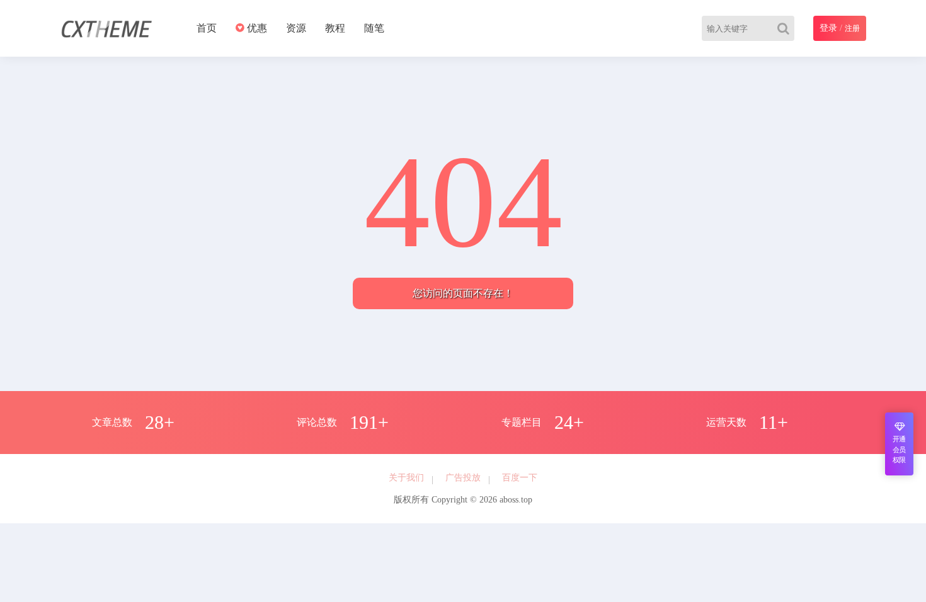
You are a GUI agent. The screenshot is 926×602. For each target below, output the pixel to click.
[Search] (785, 28)
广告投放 (463, 477)
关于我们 (406, 477)
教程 (335, 28)
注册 (852, 28)
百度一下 (519, 477)
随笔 (374, 28)
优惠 (255, 28)
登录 (828, 28)
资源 (296, 28)
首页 (207, 28)
